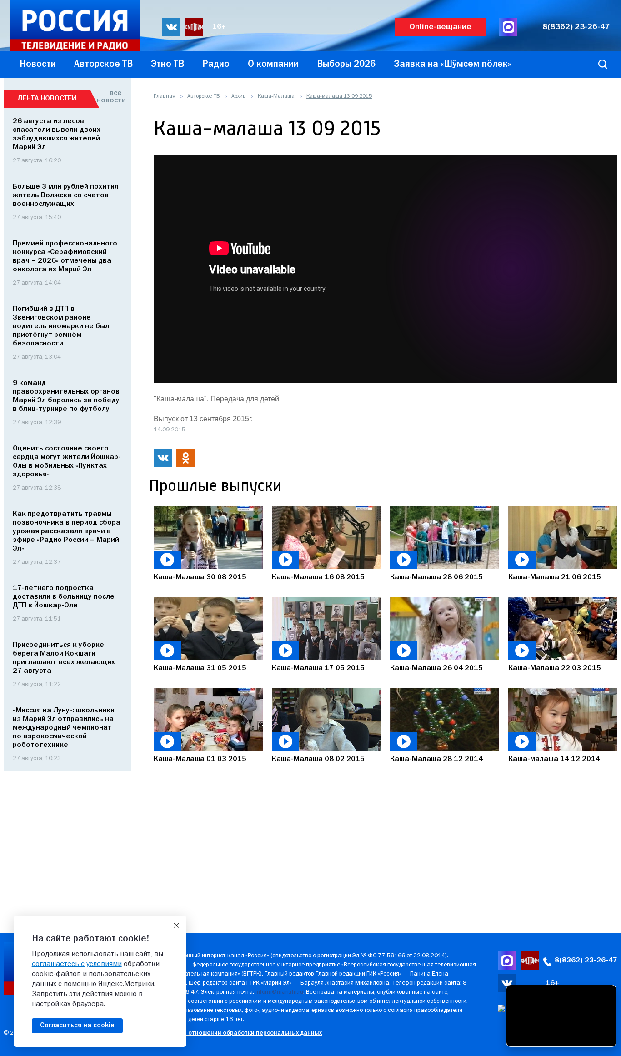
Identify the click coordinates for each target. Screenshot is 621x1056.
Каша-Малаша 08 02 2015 (318, 759)
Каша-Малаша (276, 96)
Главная (164, 96)
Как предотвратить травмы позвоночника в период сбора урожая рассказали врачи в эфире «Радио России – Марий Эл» (66, 531)
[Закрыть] (176, 925)
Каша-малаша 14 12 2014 (554, 759)
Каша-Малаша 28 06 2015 (436, 577)
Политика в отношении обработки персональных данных (237, 1033)
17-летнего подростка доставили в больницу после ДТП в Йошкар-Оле (64, 597)
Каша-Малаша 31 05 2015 (200, 668)
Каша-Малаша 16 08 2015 (318, 577)
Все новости (109, 97)
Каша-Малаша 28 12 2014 (436, 759)
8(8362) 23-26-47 (576, 27)
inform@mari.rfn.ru (279, 992)
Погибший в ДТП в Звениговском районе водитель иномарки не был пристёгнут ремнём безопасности (61, 326)
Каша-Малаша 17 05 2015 (318, 668)
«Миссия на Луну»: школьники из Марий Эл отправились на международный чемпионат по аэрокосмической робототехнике (64, 727)
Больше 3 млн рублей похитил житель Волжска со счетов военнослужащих (66, 195)
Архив (238, 96)
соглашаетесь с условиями (77, 964)
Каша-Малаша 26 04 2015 (436, 668)
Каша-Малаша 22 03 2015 (554, 668)
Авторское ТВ (203, 96)
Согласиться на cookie (77, 1025)
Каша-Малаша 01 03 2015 (200, 759)
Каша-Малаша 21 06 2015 (554, 577)
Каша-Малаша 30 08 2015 (200, 577)
